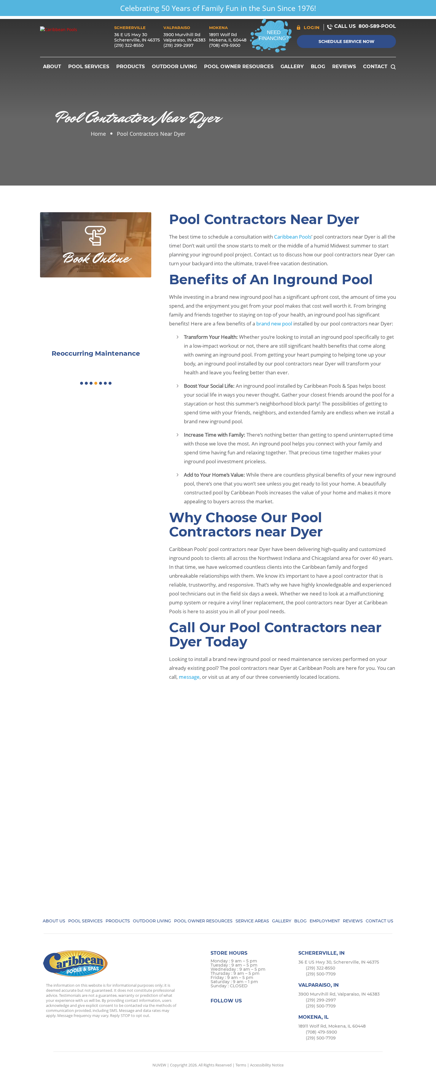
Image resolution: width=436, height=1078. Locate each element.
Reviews (344, 66)
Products (130, 66)
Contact (375, 66)
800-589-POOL (377, 26)
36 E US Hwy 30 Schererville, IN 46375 (137, 37)
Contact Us (379, 921)
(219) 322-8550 (129, 45)
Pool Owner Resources (238, 66)
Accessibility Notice (267, 1065)
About (52, 66)
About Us (54, 921)
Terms (240, 1065)
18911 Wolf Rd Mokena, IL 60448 (227, 37)
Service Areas (252, 921)
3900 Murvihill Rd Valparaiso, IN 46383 (184, 37)
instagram (239, 1012)
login (312, 27)
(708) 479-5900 (224, 45)
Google (250, 1012)
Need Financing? (274, 35)
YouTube (262, 1012)
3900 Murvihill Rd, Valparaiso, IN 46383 (339, 994)
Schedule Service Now (346, 41)
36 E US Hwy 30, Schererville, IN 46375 (338, 962)
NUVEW (159, 1065)
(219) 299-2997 (178, 45)
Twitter (227, 1012)
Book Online (95, 258)
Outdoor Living (174, 66)
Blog (318, 66)
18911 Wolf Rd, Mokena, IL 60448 (332, 1026)
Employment (325, 921)
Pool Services (88, 66)
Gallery (292, 66)
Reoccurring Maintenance (96, 353)
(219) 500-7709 (321, 974)
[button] (81, 383)
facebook (216, 1012)
